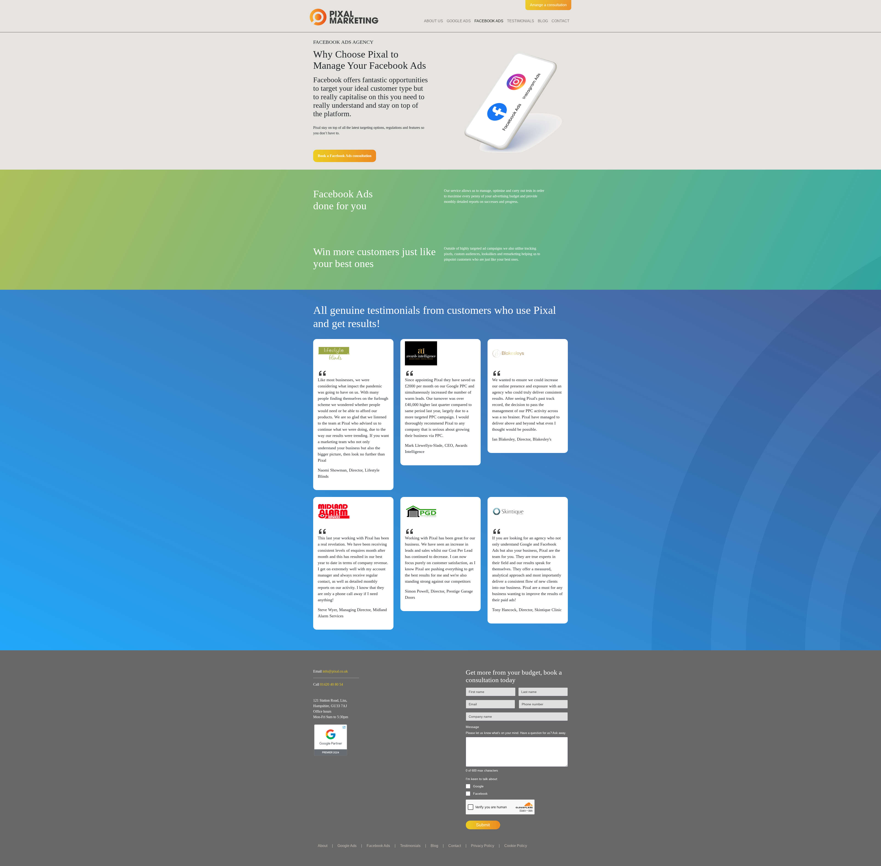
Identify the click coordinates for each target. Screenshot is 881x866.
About (322, 846)
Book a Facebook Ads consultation (344, 156)
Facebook (480, 793)
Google (478, 786)
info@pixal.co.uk (335, 671)
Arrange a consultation (548, 5)
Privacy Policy (482, 846)
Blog (543, 21)
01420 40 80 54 (331, 684)
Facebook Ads (488, 21)
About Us (433, 21)
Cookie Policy (515, 846)
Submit (483, 824)
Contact (560, 21)
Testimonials (520, 21)
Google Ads (459, 21)
